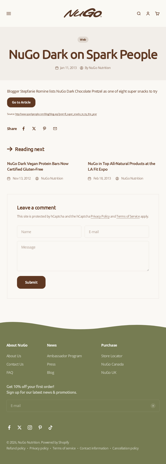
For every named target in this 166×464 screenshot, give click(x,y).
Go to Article (21, 102)
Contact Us (15, 364)
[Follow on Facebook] (9, 427)
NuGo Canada (112, 364)
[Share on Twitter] (34, 129)
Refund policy (16, 448)
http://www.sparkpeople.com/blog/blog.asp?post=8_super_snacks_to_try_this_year (56, 114)
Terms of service (64, 448)
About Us (13, 355)
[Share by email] (55, 129)
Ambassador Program (64, 355)
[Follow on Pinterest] (40, 427)
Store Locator (111, 355)
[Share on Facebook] (23, 129)
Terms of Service (128, 216)
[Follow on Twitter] (19, 427)
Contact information (94, 448)
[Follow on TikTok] (50, 427)
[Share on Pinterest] (44, 129)
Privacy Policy (100, 216)
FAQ (9, 372)
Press (51, 364)
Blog (50, 372)
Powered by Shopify (55, 442)
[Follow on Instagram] (30, 427)
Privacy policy (39, 448)
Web (83, 39)
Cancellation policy (125, 448)
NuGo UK (108, 372)
